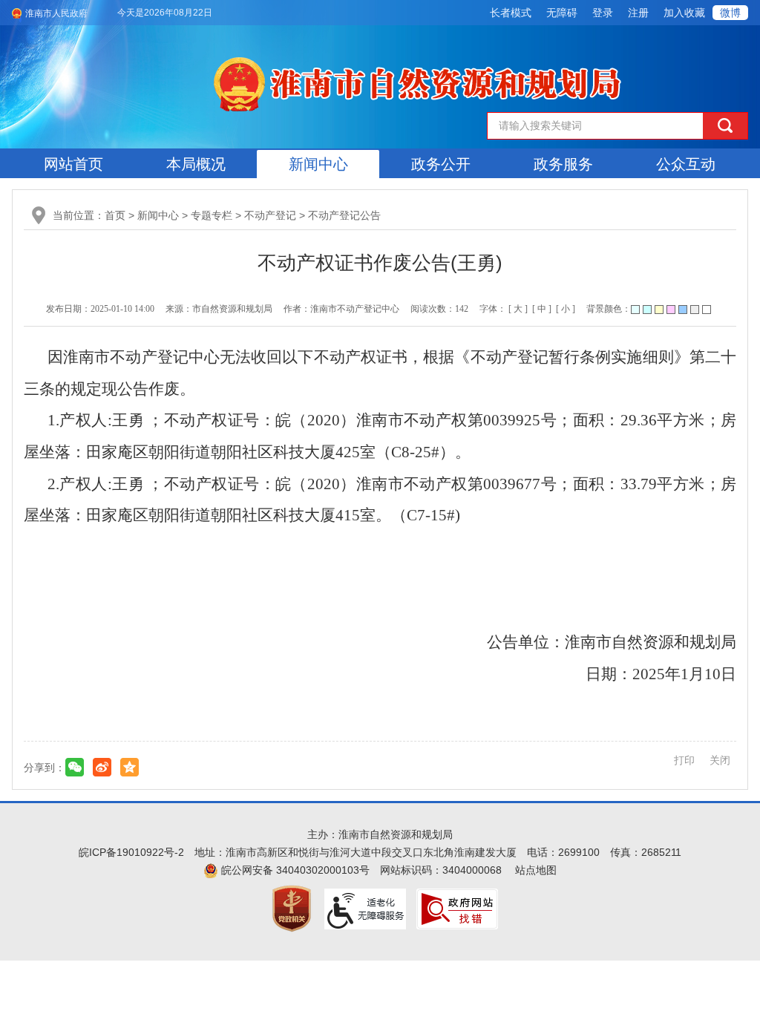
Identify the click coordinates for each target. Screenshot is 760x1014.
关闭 (720, 760)
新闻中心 (318, 164)
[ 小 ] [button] (565, 309)
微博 (730, 13)
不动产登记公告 (344, 215)
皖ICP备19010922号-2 (131, 852)
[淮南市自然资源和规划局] (420, 82)
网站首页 (73, 164)
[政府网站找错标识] (457, 908)
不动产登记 (270, 215)
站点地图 (536, 870)
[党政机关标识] (291, 908)
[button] (510, 13)
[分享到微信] (74, 767)
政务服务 (563, 164)
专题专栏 (211, 215)
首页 (115, 215)
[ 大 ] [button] (518, 309)
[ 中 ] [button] (541, 309)
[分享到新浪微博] (102, 767)
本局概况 (196, 164)
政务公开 (441, 164)
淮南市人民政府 (56, 13)
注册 (638, 13)
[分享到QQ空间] (129, 767)
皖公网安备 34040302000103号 (294, 870)
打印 (684, 760)
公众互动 (685, 164)
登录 (602, 13)
